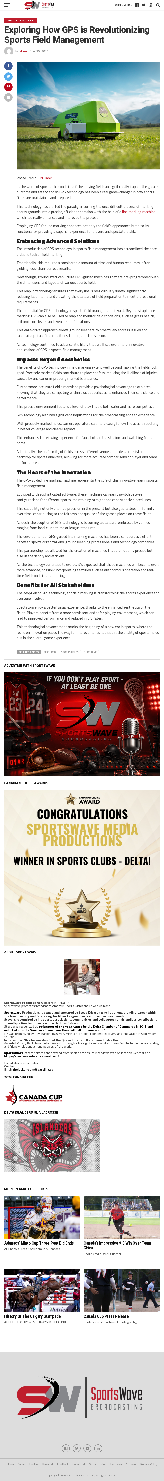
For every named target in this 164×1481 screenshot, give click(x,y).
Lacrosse (116, 1464)
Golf (104, 1464)
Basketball (78, 1464)
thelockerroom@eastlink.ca (33, 1069)
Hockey (34, 1464)
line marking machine (138, 212)
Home (11, 1464)
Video (22, 1464)
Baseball (47, 1464)
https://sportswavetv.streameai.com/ (31, 1056)
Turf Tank (44, 178)
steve (23, 51)
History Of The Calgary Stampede (32, 1316)
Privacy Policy (148, 1464)
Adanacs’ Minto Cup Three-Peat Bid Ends (39, 1243)
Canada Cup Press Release (106, 1316)
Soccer (93, 1464)
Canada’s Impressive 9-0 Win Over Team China (117, 1245)
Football (62, 1464)
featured (50, 652)
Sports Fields (70, 652)
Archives (131, 1464)
